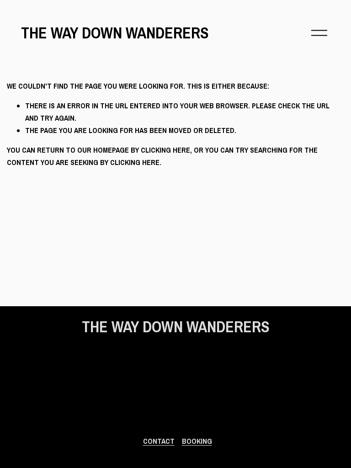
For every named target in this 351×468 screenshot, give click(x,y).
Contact (159, 441)
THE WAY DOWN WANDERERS (115, 32)
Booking (197, 441)
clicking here (165, 150)
